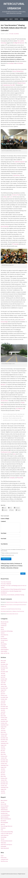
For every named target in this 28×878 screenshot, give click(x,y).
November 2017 (4, 688)
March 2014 (3, 732)
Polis (2, 829)
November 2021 (4, 668)
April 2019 (3, 677)
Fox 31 (10, 197)
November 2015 (4, 708)
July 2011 (3, 791)
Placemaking (3, 644)
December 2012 (4, 760)
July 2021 (3, 669)
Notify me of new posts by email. (8, 555)
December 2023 (4, 664)
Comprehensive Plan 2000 (9, 85)
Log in (2, 855)
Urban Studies (4, 651)
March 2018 (3, 684)
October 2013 (4, 741)
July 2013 (3, 747)
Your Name (3, 533)
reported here (16, 175)
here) (14, 454)
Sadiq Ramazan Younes (5, 608)
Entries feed (3, 857)
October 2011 (4, 785)
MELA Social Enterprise (6, 818)
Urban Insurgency (5, 649)
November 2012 (4, 761)
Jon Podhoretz (19, 408)
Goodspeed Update (5, 811)
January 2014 (4, 736)
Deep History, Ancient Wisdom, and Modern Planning (12, 594)
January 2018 (4, 686)
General (2, 633)
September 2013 (4, 743)
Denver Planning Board (18, 71)
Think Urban (3, 842)
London (2, 636)
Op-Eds (2, 642)
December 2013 (4, 737)
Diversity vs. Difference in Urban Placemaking (16, 611)
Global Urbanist (4, 809)
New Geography (4, 822)
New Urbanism (4, 638)
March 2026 (3, 660)
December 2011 (4, 782)
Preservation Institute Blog (7, 831)
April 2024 (3, 662)
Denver (2, 629)
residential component (19, 161)
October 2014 (4, 723)
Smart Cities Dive (4, 835)
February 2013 (4, 756)
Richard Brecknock (4, 611)
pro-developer (10, 63)
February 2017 (4, 695)
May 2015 (3, 714)
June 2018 (3, 682)
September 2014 (4, 725)
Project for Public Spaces (6, 833)
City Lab (2, 802)
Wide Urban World (5, 848)
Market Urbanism (4, 817)
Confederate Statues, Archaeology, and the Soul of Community (16, 602)
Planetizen (3, 828)
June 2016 (3, 701)
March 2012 (3, 776)
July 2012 (3, 769)
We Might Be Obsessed (18, 43)
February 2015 (4, 717)
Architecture (3, 625)
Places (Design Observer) (6, 826)
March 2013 (3, 754)
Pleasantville (20, 477)
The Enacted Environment (6, 841)
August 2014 (3, 726)
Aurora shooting (4, 226)
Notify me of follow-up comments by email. (10, 553)
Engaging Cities (4, 807)
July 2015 (3, 710)
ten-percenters (4, 400)
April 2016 (3, 703)
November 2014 (4, 721)
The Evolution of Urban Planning (15, 608)
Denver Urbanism (4, 806)
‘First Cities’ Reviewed (6, 582)
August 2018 (3, 680)
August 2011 (3, 789)
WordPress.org (4, 861)
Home (6, 19)
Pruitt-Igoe (3, 645)
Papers (16, 19)
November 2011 (4, 783)
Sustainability (4, 647)
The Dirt (2, 839)
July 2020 (3, 673)
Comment (3, 521)
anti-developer (19, 63)
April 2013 (3, 752)
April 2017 (3, 693)
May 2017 (3, 691)
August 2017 (3, 690)
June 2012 (3, 771)
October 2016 (4, 699)
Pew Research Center (6, 452)
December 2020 (4, 671)
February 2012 (4, 778)
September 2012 (4, 765)
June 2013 (3, 749)
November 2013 (4, 739)
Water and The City (5, 653)
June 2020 (3, 675)
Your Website (4, 544)
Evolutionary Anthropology (7, 631)
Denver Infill (3, 804)
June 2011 (3, 793)
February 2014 (4, 734)
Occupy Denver (4, 640)
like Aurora (3, 384)
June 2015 (3, 712)
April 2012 (3, 774)
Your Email (3, 538)
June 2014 (3, 730)
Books (21, 19)
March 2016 (3, 704)
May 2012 (3, 772)
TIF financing (15, 244)
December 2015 (4, 706)
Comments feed (4, 859)
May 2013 (3, 750)
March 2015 (3, 715)
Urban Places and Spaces (6, 844)
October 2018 (4, 679)
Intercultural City (4, 634)
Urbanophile (3, 846)
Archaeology (3, 623)
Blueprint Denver (22, 83)
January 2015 (4, 719)
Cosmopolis (12, 477)
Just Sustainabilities (5, 815)
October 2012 (4, 763)
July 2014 (3, 728)
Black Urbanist (4, 800)
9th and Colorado (14, 33)
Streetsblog (3, 837)
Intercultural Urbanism (14, 6)
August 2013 (3, 745)
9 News (5, 197)
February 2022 (4, 666)
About (11, 19)
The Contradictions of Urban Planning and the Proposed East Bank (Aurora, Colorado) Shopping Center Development (13, 591)
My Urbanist (3, 820)
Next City (3, 824)
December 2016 (4, 697)
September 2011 (4, 787)
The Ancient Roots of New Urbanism (12, 613)
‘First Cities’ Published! (6, 583)
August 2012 (3, 767)
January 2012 (4, 780)
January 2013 (4, 758)
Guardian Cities (4, 813)
